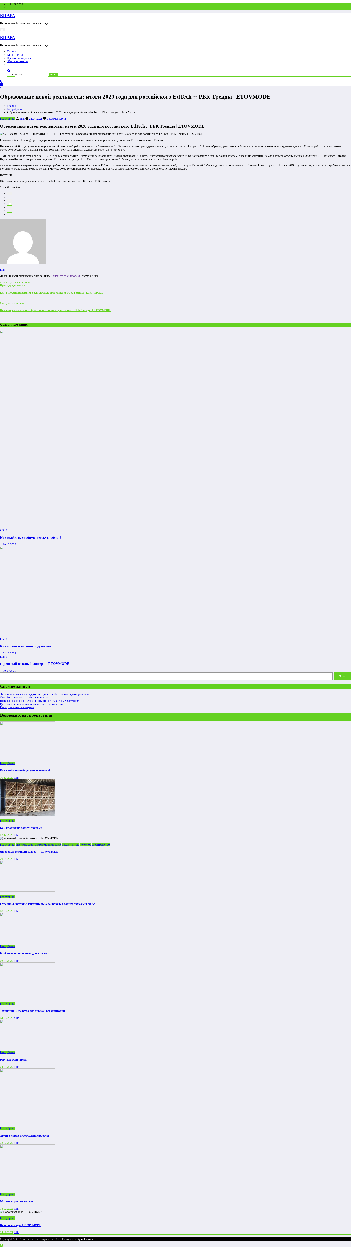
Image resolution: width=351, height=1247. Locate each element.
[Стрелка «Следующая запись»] (1, 317)
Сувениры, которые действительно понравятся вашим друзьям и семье (47, 903)
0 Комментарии (56, 118)
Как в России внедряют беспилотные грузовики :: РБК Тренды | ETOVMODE (51, 292)
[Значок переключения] (1, 84)
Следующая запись (12, 303)
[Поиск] (8, 70)
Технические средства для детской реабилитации (32, 1010)
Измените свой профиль (66, 275)
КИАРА (7, 15)
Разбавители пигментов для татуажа (24, 953)
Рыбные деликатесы (13, 1059)
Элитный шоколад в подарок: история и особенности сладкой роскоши (44, 694)
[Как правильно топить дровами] (66, 632)
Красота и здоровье (19, 58)
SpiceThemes (85, 1239)
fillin (22, 118)
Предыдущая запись (12, 285)
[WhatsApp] (9, 211)
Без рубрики (7, 118)
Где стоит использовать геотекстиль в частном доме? (33, 704)
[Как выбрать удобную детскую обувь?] (146, 524)
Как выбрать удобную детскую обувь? (30, 537)
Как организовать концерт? (17, 707)
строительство (101, 844)
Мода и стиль (15, 54)
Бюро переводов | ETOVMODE (20, 1225)
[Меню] (2, 29)
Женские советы (17, 61)
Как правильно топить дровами (25, 646)
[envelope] (9, 204)
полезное (85, 844)
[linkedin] (9, 200)
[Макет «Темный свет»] (1, 81)
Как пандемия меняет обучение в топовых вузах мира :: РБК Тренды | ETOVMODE (55, 310)
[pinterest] (9, 207)
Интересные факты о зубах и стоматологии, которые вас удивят (40, 700)
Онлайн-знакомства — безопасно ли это (25, 697)
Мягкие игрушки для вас (16, 1201)
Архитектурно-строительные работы (24, 1135)
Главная (12, 51)
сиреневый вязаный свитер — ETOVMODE (34, 664)
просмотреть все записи (15, 282)
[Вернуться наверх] (1, 1245)
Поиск (343, 676)
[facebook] (9, 193)
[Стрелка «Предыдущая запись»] (1, 299)
